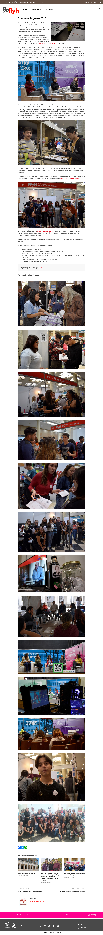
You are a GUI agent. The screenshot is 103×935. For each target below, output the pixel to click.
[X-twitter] (95, 2)
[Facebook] (92, 2)
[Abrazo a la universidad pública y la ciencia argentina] (74, 865)
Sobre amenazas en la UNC (26, 873)
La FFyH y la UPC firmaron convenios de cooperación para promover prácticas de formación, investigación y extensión (51, 876)
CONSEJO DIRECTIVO (37, 9)
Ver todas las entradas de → (37, 901)
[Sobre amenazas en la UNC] (28, 865)
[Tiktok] (101, 2)
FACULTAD (25, 9)
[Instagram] (86, 2)
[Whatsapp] (89, 2)
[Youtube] (98, 2)
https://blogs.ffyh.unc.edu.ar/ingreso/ (70, 178)
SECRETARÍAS (49, 9)
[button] (25, 9)
